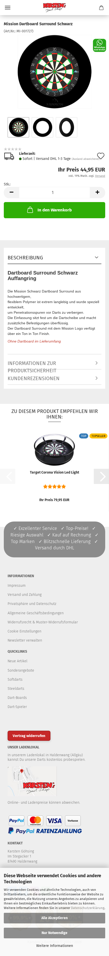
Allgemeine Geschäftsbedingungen (36, 613)
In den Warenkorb (55, 210)
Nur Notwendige (54, 933)
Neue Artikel (17, 661)
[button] (11, 192)
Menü (7, 7)
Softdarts (15, 679)
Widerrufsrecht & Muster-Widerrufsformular (43, 622)
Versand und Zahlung (25, 595)
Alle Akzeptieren (54, 918)
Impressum (17, 585)
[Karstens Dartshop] (54, 7)
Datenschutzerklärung (87, 908)
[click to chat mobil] (99, 45)
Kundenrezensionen (34, 378)
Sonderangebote (21, 670)
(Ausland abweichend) (86, 159)
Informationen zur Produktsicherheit (32, 365)
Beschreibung (25, 258)
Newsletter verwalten (25, 640)
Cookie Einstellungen (24, 631)
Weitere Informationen (54, 946)
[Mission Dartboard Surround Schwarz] (54, 71)
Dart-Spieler (17, 707)
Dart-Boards (17, 698)
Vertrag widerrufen (29, 735)
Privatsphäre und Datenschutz (32, 604)
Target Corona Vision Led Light (54, 472)
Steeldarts (16, 689)
